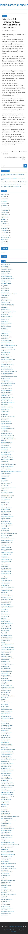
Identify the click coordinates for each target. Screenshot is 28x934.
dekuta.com (3, 806)
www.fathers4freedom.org (7, 751)
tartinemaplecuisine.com (6, 607)
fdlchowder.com (4, 780)
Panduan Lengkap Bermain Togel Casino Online (14, 158)
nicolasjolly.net (4, 566)
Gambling (4, 15)
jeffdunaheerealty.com (6, 756)
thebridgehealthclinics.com (7, 718)
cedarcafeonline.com (6, 280)
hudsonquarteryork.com (6, 837)
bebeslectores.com (5, 366)
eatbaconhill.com (5, 292)
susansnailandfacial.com (6, 746)
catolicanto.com (4, 480)
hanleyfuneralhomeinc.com (7, 435)
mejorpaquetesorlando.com (7, 437)
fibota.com (3, 839)
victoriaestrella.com (5, 670)
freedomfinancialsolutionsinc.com (9, 759)
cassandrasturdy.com (6, 514)
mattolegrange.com (5, 621)
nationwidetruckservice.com (7, 664)
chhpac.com (4, 897)
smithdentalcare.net (5, 909)
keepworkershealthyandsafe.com (8, 311)
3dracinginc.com (5, 530)
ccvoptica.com (4, 797)
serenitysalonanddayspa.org (7, 278)
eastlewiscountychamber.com (8, 538)
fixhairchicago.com (5, 692)
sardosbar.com (4, 412)
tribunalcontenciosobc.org (7, 540)
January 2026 (4, 205)
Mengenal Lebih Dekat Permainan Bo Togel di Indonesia (14, 181)
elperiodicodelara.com (6, 268)
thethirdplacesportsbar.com (7, 828)
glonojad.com (4, 578)
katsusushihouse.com (6, 571)
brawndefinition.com (6, 551)
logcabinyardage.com (6, 728)
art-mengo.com (4, 613)
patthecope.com (4, 697)
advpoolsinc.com (5, 683)
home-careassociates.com (7, 492)
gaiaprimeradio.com (5, 614)
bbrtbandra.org (4, 321)
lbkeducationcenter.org (6, 482)
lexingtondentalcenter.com (7, 459)
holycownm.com (4, 663)
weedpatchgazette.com (6, 423)
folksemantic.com (5, 411)
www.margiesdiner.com (6, 778)
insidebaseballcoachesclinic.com (8, 863)
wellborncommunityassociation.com (9, 345)
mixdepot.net (4, 809)
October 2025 (4, 212)
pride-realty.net (4, 870)
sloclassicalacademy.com (6, 542)
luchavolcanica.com (5, 661)
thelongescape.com (5, 620)
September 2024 (5, 237)
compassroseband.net (6, 702)
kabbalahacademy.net (6, 444)
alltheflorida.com (5, 861)
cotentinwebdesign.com (6, 361)
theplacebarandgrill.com (6, 680)
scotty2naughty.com (5, 583)
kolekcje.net (3, 478)
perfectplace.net (5, 485)
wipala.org (3, 501)
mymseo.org (4, 896)
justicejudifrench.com (6, 597)
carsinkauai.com (4, 865)
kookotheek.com (4, 338)
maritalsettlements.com (6, 635)
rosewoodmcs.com (5, 811)
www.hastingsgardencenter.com (8, 820)
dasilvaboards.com (5, 544)
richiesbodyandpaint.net (6, 269)
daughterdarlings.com (6, 273)
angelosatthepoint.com (6, 685)
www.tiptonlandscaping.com (7, 794)
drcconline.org (4, 678)
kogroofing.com (4, 333)
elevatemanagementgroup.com (8, 880)
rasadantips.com (5, 287)
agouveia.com (4, 892)
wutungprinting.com (5, 633)
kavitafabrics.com (5, 659)
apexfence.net (4, 915)
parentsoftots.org (5, 723)
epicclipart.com (4, 325)
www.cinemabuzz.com (6, 808)
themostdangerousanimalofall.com (9, 533)
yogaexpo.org (4, 490)
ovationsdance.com (5, 475)
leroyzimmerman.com (6, 882)
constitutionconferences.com (7, 695)
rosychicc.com (4, 504)
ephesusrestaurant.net (6, 830)
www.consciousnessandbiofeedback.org (10, 816)
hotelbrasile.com (5, 350)
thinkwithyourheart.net (6, 400)
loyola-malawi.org (5, 502)
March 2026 (3, 201)
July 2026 (3, 196)
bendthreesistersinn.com (7, 651)
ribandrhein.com (5, 476)
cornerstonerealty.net (6, 815)
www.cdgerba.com (5, 840)
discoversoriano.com (5, 521)
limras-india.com (5, 266)
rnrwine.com (4, 887)
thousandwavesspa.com (6, 671)
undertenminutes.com (6, 283)
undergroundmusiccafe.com (7, 911)
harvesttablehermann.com (7, 373)
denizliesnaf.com (5, 694)
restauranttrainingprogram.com (8, 464)
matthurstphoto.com (5, 859)
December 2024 (4, 230)
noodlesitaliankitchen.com (7, 312)
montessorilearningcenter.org (8, 854)
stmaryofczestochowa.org (7, 595)
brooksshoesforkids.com (6, 709)
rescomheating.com (5, 904)
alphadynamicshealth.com (7, 871)
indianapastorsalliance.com (7, 687)
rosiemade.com (4, 430)
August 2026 (4, 194)
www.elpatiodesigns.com (6, 835)
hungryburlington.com (6, 604)
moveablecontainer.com (6, 356)
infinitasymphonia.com (6, 568)
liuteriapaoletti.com (5, 645)
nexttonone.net (4, 740)
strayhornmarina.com (6, 547)
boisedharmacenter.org (6, 497)
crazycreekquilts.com (6, 554)
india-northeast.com (5, 387)
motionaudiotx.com (5, 901)
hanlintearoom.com (5, 875)
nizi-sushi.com (4, 611)
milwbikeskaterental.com (6, 637)
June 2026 (3, 198)
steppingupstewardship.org (7, 796)
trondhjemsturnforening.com (7, 846)
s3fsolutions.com (5, 380)
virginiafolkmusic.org (6, 473)
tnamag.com (4, 708)
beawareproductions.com (7, 588)
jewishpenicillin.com (5, 468)
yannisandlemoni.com (6, 421)
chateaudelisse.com (5, 344)
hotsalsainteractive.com (6, 276)
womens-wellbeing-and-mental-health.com (11, 471)
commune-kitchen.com (6, 561)
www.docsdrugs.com (6, 777)
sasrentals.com (4, 449)
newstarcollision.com (6, 447)
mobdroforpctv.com (5, 513)
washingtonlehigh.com (6, 799)
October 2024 (4, 235)
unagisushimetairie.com (6, 316)
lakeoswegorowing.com (6, 889)
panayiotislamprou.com (6, 340)
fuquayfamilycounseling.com (7, 890)
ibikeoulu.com (4, 592)
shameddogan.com (5, 721)
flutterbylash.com (5, 873)
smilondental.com (5, 445)
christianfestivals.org (6, 625)
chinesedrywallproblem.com (7, 649)
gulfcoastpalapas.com (6, 716)
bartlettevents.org (5, 354)
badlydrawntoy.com (5, 735)
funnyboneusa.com (5, 654)
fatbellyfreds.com (5, 834)
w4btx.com (3, 440)
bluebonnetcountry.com (6, 323)
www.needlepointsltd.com (7, 782)
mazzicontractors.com (6, 827)
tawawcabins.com (5, 409)
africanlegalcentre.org (6, 570)
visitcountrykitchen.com (6, 626)
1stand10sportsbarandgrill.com (8, 438)
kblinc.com (3, 425)
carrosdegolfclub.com (6, 375)
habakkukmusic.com (5, 739)
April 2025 (3, 221)
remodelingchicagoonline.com (8, 790)
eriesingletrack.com (5, 426)
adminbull (14, 30)
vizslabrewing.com (5, 418)
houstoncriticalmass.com (6, 532)
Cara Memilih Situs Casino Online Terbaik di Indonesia (13, 184)
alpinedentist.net (5, 335)
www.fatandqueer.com (6, 766)
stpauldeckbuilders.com (6, 771)
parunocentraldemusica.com (7, 842)
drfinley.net (3, 884)
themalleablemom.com (6, 601)
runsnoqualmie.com (5, 775)
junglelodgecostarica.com (7, 623)
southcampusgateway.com (7, 342)
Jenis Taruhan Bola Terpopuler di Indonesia (11, 186)
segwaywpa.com (4, 714)
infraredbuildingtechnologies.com (9, 371)
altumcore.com (4, 704)
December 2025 (4, 208)
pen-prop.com (4, 747)
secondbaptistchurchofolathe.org (8, 894)
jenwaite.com (4, 878)
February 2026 (4, 203)
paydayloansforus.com (6, 299)
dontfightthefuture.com (6, 390)
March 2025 (3, 223)
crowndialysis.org (5, 463)
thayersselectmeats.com (6, 711)
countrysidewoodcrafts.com (7, 304)
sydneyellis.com (4, 461)
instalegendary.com (5, 309)
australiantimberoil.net (6, 368)
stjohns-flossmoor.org (6, 652)
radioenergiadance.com (6, 337)
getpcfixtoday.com (5, 319)
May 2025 (3, 219)
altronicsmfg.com (5, 290)
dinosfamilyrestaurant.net (7, 369)
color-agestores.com (5, 499)
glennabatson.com (5, 545)
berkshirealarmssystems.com (7, 416)
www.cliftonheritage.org (6, 787)
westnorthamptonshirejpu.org (8, 349)
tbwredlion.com (4, 849)
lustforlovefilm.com (5, 564)
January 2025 (4, 228)
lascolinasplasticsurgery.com (7, 785)
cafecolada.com (4, 520)
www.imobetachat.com (6, 732)
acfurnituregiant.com (6, 281)
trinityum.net (4, 825)
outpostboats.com (5, 506)
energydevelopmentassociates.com (9, 376)
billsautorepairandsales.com (7, 851)
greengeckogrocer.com (6, 454)
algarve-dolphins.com (6, 628)
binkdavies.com (4, 556)
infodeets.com (4, 274)
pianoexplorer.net (5, 821)
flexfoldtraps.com (5, 761)
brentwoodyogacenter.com (7, 792)
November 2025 (4, 210)
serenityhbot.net (5, 742)
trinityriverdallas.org (5, 483)
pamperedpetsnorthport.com (7, 428)
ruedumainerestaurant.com (7, 575)
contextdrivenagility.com (6, 590)
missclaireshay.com (5, 264)
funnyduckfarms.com (6, 877)
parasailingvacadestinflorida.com (8, 868)
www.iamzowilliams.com (6, 818)
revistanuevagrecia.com (6, 580)
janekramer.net (4, 609)
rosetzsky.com (4, 576)
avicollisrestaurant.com (6, 677)
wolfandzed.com (5, 804)
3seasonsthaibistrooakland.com (8, 487)
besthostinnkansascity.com (7, 908)
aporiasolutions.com (5, 713)
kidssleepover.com (5, 295)
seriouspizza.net (5, 701)
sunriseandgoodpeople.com (7, 647)
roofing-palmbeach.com (6, 388)
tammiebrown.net (5, 616)
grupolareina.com (5, 357)
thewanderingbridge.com (7, 599)
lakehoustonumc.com (6, 737)
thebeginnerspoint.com (6, 523)
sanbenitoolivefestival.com (7, 516)
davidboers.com (4, 730)
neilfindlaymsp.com (5, 675)
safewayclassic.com (5, 302)
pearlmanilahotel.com (6, 326)
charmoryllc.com (5, 528)
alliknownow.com (5, 537)
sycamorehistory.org (5, 813)
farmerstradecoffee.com (6, 727)
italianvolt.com (4, 414)
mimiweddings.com (5, 906)
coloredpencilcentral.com (7, 394)
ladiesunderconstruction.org (7, 364)
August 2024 (4, 239)
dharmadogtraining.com (6, 899)
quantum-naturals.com (6, 853)
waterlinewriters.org (5, 720)
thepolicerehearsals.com (6, 535)
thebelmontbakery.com (6, 300)
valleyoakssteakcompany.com (7, 689)
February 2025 (4, 226)
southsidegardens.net (6, 823)
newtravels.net (4, 297)
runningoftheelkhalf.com (6, 754)
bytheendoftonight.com (6, 507)
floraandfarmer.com (5, 378)
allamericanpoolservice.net (7, 466)
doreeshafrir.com (5, 585)
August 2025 (4, 217)
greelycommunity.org (6, 573)
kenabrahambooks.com (6, 559)
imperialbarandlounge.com (7, 397)
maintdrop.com (4, 328)
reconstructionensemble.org (7, 658)
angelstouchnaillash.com (6, 442)
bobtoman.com (4, 330)
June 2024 (3, 244)
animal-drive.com (5, 706)
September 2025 (5, 214)
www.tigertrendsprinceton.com (8, 749)
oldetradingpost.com (6, 362)
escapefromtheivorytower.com (8, 383)
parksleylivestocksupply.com (7, 495)
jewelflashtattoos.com (6, 318)
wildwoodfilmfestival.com (7, 347)
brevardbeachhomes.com (7, 381)
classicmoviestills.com (6, 518)
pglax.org (3, 642)
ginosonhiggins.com (5, 632)
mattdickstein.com (5, 733)
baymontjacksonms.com (6, 639)
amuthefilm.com (4, 563)
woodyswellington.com (6, 832)
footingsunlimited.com (6, 773)
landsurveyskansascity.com (7, 770)
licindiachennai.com (5, 271)
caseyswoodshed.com (6, 690)
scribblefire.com (4, 488)
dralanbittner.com (5, 419)
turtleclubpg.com (5, 666)
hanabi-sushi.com (5, 802)
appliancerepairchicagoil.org (7, 305)
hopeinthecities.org (5, 509)
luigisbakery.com (5, 801)
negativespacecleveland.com (7, 644)
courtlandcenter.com (6, 673)
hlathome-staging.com (6, 456)
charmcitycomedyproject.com (7, 587)
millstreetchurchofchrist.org (7, 866)
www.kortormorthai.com (6, 764)
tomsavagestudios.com (6, 469)
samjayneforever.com (6, 858)
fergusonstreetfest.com (6, 856)
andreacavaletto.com (6, 494)
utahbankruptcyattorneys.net (7, 402)
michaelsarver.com (5, 452)
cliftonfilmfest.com (5, 395)
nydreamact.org (4, 314)
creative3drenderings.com (7, 725)
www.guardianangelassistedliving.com (10, 844)
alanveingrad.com (5, 630)
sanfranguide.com (5, 526)
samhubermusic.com (6, 913)
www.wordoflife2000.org (6, 406)
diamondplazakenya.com (6, 847)
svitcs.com (3, 699)
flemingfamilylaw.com (6, 885)
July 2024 (3, 241)
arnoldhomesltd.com (6, 392)
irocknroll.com (4, 404)
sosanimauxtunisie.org (6, 331)
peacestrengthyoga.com (6, 758)
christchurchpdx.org (5, 557)
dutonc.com (3, 618)
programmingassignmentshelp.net (9, 293)
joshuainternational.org (6, 744)
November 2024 (4, 232)
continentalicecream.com (7, 552)
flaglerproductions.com (6, 549)
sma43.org (3, 789)
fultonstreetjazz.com (5, 352)
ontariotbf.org (4, 307)
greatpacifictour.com (5, 668)
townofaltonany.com (5, 640)
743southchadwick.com (6, 385)
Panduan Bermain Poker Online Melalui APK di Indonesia (15, 152)
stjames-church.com (5, 582)
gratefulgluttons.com (6, 511)
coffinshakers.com (5, 594)
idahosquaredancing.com (7, 407)
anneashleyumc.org (5, 768)
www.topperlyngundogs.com (7, 752)
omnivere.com (4, 285)
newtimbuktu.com (5, 288)
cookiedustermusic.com (6, 656)
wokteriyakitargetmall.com (7, 457)
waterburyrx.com (5, 682)
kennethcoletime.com (6, 602)
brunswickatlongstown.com (7, 606)
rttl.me (2, 903)
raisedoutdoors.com (5, 399)
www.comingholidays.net (7, 525)
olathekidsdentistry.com (6, 433)
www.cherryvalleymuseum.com (8, 359)
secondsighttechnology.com (7, 450)
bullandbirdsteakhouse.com (7, 783)
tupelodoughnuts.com (6, 431)
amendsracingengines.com (7, 763)
